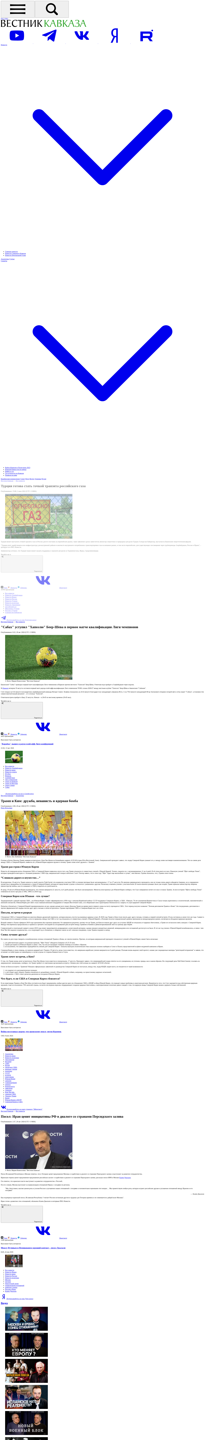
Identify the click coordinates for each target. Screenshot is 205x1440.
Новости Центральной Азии (15, 255)
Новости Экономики (12, 605)
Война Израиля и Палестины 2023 (17, 468)
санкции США (10, 1094)
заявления (8, 1088)
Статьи (12, 259)
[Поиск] (52, 9)
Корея (7, 1098)
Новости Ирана (10, 597)
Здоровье (38, 479)
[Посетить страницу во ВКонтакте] (82, 43)
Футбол (8, 774)
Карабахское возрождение (10, 479)
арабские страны (11, 1287)
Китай (7, 1065)
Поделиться (38, 571)
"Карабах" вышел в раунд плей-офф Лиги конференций (27, 744)
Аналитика (5, 259)
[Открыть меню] (18, 9)
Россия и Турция (11, 610)
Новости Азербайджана (13, 595)
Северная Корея (11, 1083)
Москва (8, 1280)
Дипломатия (9, 1060)
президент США (11, 1067)
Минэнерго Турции (12, 609)
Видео (32, 479)
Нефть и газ (9, 471)
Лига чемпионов (11, 780)
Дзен (5, 588)
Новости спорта (11, 772)
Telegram (23, 588)
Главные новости (11, 251)
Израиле (5, 688)
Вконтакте (63, 588)
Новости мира (10, 770)
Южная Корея (10, 1079)
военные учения (11, 1069)
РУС (3, 19)
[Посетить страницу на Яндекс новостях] (114, 43)
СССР (7, 1073)
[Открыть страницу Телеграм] (49, 43)
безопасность (10, 1086)
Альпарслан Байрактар (13, 612)
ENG (6, 19)
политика (8, 1071)
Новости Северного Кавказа (15, 253)
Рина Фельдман (6, 808)
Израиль (8, 776)
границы (8, 1090)
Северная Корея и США (14, 1102)
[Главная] (43, 26)
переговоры (9, 1077)
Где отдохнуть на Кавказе (14, 473)
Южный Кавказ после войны (15, 469)
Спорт (22, 479)
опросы (8, 1084)
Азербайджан (10, 778)
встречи (8, 1075)
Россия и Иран (10, 1289)
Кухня (44, 479)
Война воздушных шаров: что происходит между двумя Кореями (31, 1031)
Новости (13, 588)
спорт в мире (10, 785)
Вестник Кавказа (7, 481)
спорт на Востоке (11, 783)
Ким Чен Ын (9, 1092)
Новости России (11, 599)
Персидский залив (12, 1284)
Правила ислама (11, 475)
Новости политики (12, 603)
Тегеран (8, 1282)
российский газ (10, 607)
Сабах (7, 787)
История (8, 1061)
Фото (27, 479)
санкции (8, 1081)
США (7, 1063)
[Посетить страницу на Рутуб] (147, 43)
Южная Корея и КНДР (13, 1100)
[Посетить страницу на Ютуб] (17, 43)
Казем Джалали (125, 1178)
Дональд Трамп (10, 1096)
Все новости (20, 481)
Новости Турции (11, 601)
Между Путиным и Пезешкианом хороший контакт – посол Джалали (33, 1248)
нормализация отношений (14, 1285)
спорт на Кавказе (11, 781)
